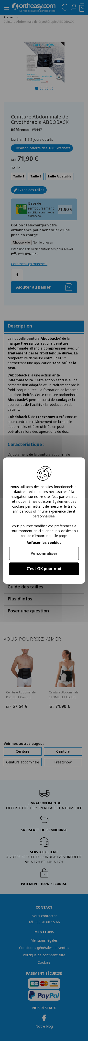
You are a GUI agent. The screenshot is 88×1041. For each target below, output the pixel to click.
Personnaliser (44, 553)
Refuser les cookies (44, 542)
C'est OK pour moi (44, 568)
